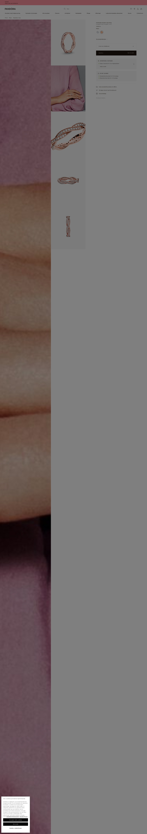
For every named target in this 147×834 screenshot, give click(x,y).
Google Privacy (23, 816)
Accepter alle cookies (15, 820)
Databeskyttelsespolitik (12, 816)
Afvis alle (15, 824)
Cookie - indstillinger (15, 828)
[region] (15, 814)
